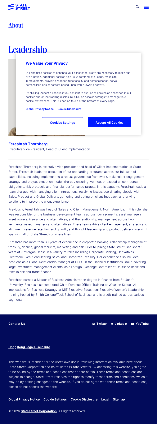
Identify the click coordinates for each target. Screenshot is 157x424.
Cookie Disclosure (84, 399)
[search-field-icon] (137, 6)
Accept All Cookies (109, 122)
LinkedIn (121, 324)
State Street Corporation (39, 411)
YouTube (142, 324)
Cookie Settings (55, 399)
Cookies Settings (62, 122)
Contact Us (16, 324)
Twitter (101, 324)
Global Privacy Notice (24, 399)
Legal (105, 399)
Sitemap (119, 399)
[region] (78, 94)
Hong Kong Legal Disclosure (29, 347)
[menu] (146, 6)
